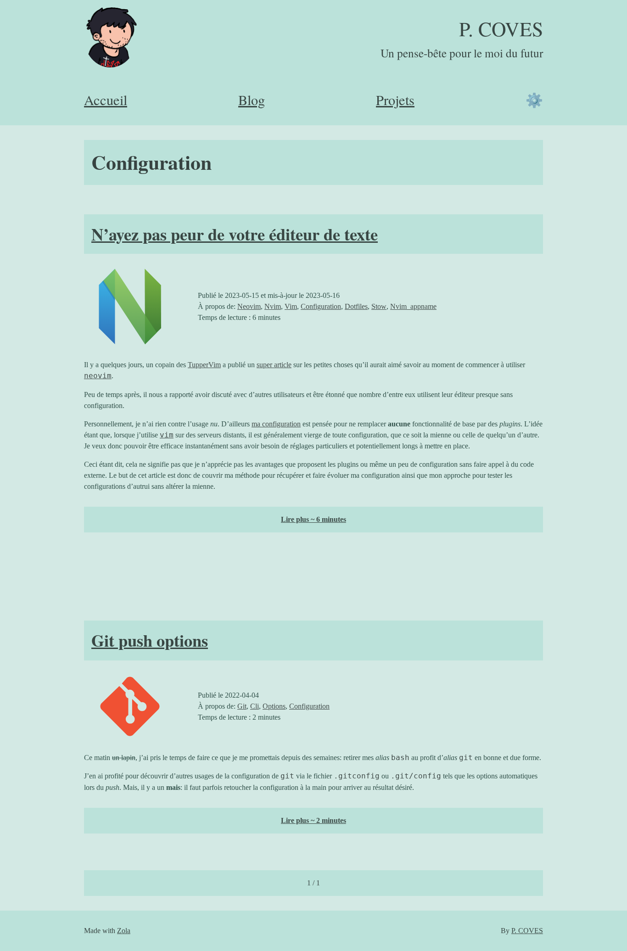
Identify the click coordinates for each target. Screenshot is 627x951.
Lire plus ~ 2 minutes (313, 820)
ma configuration (276, 424)
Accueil (105, 99)
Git (241, 706)
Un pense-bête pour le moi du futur (462, 53)
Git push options (149, 640)
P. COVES (501, 28)
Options (274, 706)
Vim (291, 306)
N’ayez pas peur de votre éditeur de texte (234, 234)
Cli (254, 706)
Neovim (249, 306)
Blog (251, 99)
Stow (378, 306)
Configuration (321, 306)
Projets (395, 99)
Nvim (272, 306)
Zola (123, 930)
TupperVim (204, 365)
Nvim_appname (413, 306)
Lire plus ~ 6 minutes (313, 519)
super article (274, 365)
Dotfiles (356, 306)
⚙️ (534, 99)
